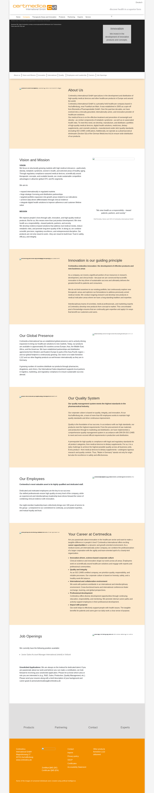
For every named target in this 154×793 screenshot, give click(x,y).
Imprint (70, 753)
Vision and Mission (29, 75)
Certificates (72, 763)
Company (26, 17)
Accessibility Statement (77, 767)
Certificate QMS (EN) (50, 770)
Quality (61, 75)
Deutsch (139, 2)
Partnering (71, 17)
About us (17, 75)
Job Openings (102, 75)
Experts (80, 17)
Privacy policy (73, 756)
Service (88, 17)
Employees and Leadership (76, 75)
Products (62, 17)
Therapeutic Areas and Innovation (44, 17)
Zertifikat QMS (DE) (49, 768)
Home (18, 17)
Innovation (41, 75)
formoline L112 (99, 752)
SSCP (70, 760)
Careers (91, 75)
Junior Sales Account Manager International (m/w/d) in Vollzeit (46, 655)
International (52, 75)
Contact (93, 727)
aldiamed (97, 754)
